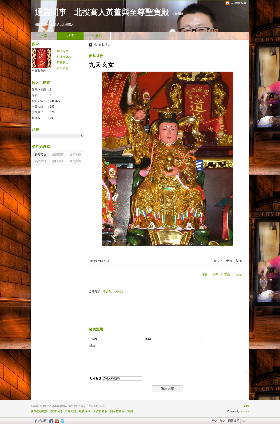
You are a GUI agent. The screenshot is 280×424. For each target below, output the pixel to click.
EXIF (239, 274)
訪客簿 (97, 36)
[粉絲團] (35, 420)
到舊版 (179, 13)
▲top (246, 405)
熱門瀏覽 (40, 161)
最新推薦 (75, 154)
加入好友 (62, 51)
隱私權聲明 (117, 411)
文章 (43, 36)
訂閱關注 (62, 62)
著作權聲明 (100, 411)
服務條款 (84, 411)
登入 (215, 420)
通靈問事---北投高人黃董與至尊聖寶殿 (102, 12)
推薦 (204, 274)
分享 (216, 274)
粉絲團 (42, 420)
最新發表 (40, 154)
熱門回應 (58, 161)
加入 (223, 420)
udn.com (244, 411)
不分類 (107, 291)
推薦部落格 (64, 56)
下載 (227, 274)
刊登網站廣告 (39, 411)
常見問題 (70, 411)
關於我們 (56, 411)
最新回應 (58, 154)
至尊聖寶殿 (39, 70)
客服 (130, 411)
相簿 (70, 36)
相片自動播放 (101, 44)
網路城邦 (233, 420)
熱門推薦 (75, 161)
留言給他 (62, 68)
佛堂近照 (96, 56)
